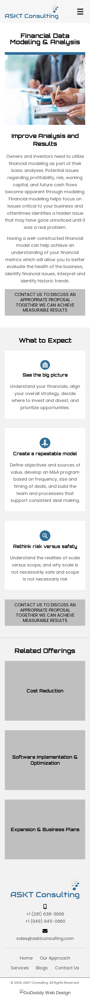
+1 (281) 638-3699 (45, 914)
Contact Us (67, 968)
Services (20, 968)
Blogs (42, 968)
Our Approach (55, 958)
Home (26, 958)
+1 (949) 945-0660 (45, 921)
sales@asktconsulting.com (45, 938)
